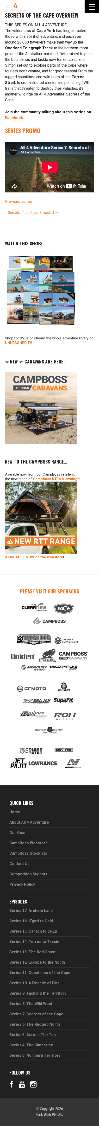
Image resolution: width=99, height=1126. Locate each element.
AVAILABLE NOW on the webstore (34, 557)
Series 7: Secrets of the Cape (36, 1014)
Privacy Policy (22, 884)
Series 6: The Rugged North (34, 1024)
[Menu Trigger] (92, 6)
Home (14, 812)
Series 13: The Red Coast (32, 952)
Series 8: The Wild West (30, 1003)
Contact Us (19, 863)
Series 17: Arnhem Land (31, 910)
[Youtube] (22, 1084)
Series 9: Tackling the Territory (37, 993)
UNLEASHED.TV (18, 343)
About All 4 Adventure (29, 822)
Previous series (18, 201)
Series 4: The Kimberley (31, 1045)
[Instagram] (33, 1084)
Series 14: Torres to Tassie (34, 941)
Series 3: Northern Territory (35, 1055)
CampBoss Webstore (28, 843)
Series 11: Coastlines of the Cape (39, 972)
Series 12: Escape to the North (37, 962)
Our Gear (17, 832)
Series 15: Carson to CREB (33, 931)
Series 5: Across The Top (32, 1034)
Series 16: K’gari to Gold (31, 921)
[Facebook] (11, 1084)
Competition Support (28, 874)
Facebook (14, 117)
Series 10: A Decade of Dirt (34, 983)
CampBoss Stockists (28, 853)
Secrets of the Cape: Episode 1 (31, 213)
